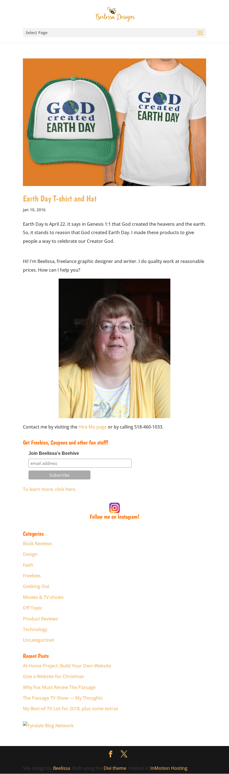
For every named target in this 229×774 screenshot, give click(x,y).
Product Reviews (40, 619)
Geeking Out (36, 586)
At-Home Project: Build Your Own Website (67, 666)
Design (30, 554)
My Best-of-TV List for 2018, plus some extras (70, 708)
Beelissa (61, 768)
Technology (35, 629)
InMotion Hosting (168, 768)
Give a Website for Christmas (53, 676)
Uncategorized (38, 640)
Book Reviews (37, 543)
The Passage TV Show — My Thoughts (63, 698)
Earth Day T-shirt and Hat (60, 198)
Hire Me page (92, 427)
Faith (28, 565)
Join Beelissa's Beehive (53, 453)
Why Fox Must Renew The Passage (59, 687)
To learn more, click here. (49, 489)
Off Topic (32, 608)
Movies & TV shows (43, 597)
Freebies (32, 576)
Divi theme (115, 768)
